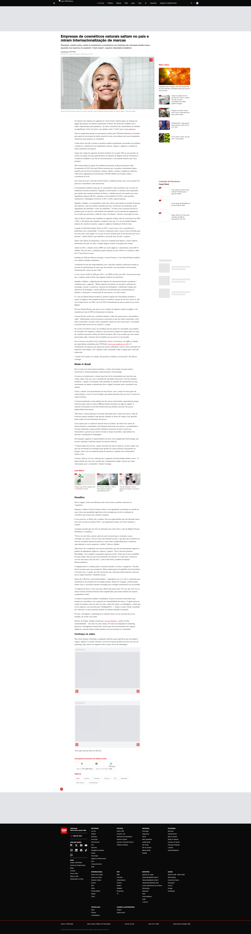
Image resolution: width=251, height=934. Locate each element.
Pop (92, 845)
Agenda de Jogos (147, 875)
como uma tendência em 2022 (118, 344)
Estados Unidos (96, 880)
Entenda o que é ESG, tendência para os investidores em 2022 (85, 488)
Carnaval (119, 877)
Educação (145, 831)
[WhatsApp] (71, 855)
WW (126, 3)
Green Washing (110, 621)
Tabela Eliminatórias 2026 (150, 883)
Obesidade (171, 891)
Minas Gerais (146, 850)
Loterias (170, 848)
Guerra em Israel (96, 877)
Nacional (94, 837)
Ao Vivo (93, 831)
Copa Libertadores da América (152, 886)
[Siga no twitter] (82, 764)
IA (145, 3)
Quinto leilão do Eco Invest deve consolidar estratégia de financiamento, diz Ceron (180, 217)
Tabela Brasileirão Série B (150, 880)
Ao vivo (101, 3)
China (93, 896)
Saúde (93, 853)
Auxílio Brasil (146, 842)
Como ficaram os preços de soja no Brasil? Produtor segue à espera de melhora (180, 191)
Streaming (120, 891)
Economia (94, 839)
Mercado (171, 831)
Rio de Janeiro (146, 848)
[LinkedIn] (76, 850)
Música (119, 886)
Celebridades (121, 880)
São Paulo (145, 845)
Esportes (153, 3)
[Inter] (71, 845)
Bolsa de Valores (173, 839)
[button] (107, 85)
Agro (133, 3)
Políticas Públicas (122, 845)
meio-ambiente (130, 129)
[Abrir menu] (54, 3)
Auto (92, 861)
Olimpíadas (145, 888)
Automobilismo (147, 896)
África (93, 888)
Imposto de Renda (174, 842)
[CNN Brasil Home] (71, 3)
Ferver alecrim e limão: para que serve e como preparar (180, 137)
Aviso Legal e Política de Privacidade (98, 924)
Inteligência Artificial (97, 850)
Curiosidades (95, 915)
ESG (96, 341)
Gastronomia (121, 913)
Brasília (144, 853)
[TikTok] (86, 850)
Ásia (92, 886)
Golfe (144, 899)
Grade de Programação (77, 865)
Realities (119, 888)
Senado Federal (122, 839)
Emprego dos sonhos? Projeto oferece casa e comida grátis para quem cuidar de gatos (180, 112)
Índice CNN (120, 831)
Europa (93, 883)
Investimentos (172, 834)
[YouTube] (86, 845)
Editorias (95, 828)
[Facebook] (81, 845)
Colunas (72, 871)
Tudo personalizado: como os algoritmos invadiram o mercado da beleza (129, 489)
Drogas (170, 888)
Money (118, 3)
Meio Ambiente (147, 839)
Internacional (95, 842)
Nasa (92, 910)
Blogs (72, 868)
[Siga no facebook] (96, 764)
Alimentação (172, 877)
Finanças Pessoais (174, 845)
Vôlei (143, 894)
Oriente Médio (95, 891)
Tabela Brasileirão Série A (150, 877)
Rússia (93, 894)
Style (92, 867)
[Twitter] (76, 845)
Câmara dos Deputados (124, 837)
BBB (118, 875)
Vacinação (171, 883)
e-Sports (145, 902)
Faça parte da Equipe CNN (181, 924)
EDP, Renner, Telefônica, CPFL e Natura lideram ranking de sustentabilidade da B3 (106, 489)
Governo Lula (121, 834)
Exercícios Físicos (173, 880)
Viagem (119, 910)
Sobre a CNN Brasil (67, 924)
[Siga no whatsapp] (111, 764)
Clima (144, 837)
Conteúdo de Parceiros (169, 181)
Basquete (145, 891)
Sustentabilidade (173, 850)
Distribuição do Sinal (76, 879)
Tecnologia (94, 856)
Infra (139, 3)
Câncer (170, 886)
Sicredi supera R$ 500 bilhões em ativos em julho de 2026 (180, 204)
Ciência (93, 913)
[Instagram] (71, 850)
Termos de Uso (129, 924)
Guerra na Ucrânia (97, 875)
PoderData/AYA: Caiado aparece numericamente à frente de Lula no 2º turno (180, 125)
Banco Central (172, 837)
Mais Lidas (163, 65)
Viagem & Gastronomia (168, 3)
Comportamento (96, 864)
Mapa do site (74, 876)
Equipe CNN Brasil (76, 863)
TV (117, 894)
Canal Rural (164, 184)
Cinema (119, 883)
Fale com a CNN (153, 924)
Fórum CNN (74, 873)
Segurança (145, 834)
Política (110, 3)
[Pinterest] (81, 850)
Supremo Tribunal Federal (125, 842)
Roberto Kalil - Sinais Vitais (176, 875)
